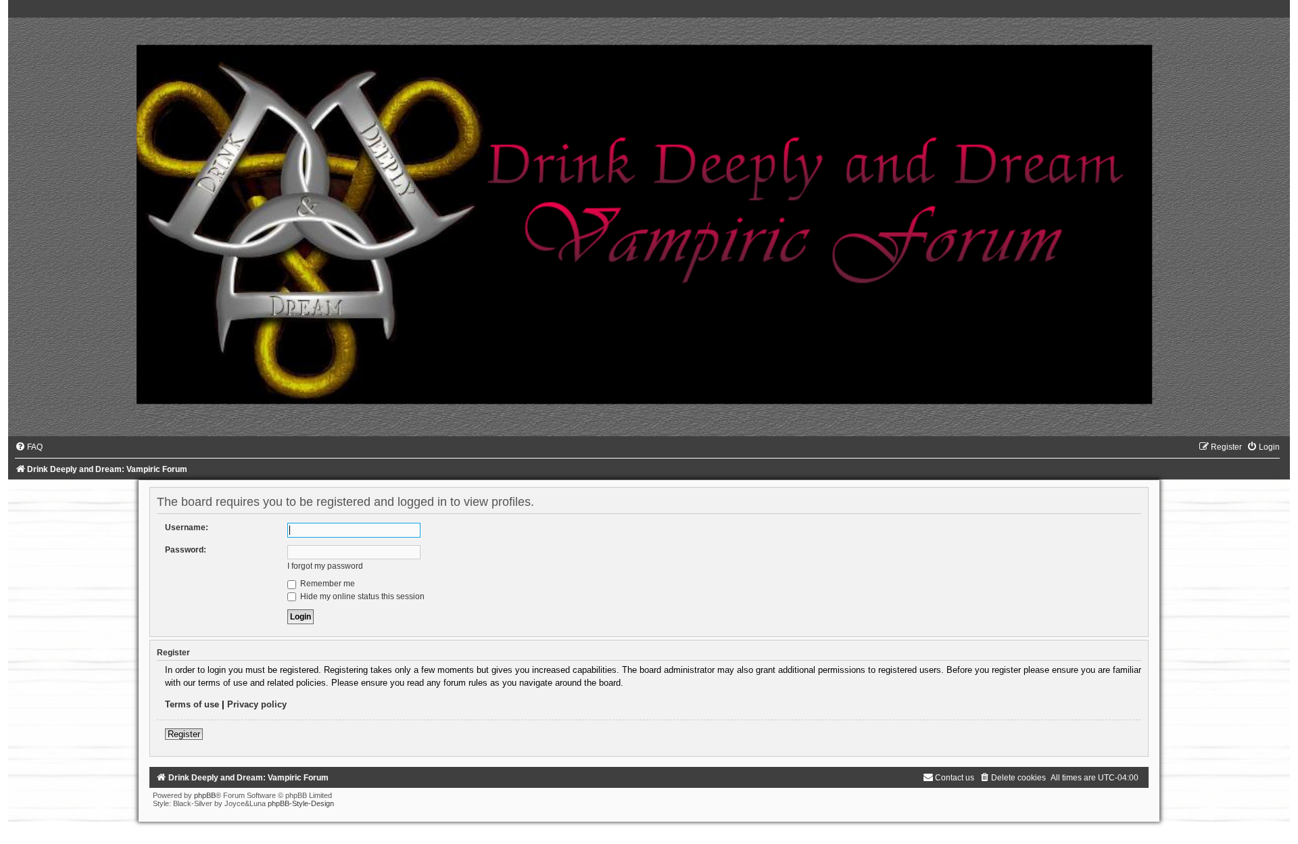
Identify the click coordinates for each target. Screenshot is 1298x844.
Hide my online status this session (361, 596)
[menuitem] (29, 447)
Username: (186, 527)
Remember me (326, 583)
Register (184, 734)
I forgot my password (325, 566)
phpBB (205, 795)
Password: (185, 550)
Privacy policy (257, 704)
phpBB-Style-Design (301, 803)
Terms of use (192, 704)
